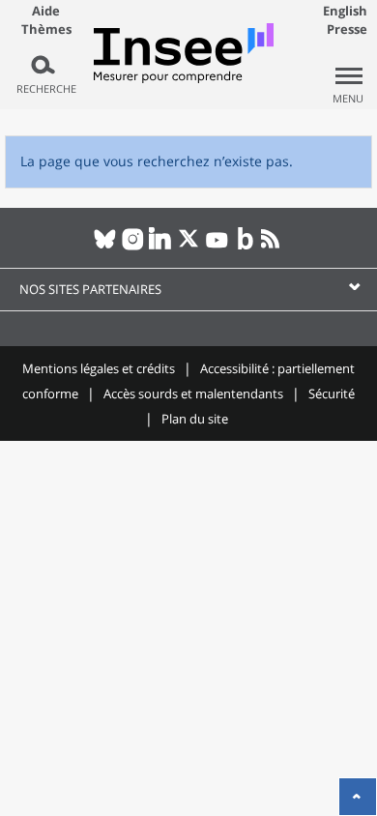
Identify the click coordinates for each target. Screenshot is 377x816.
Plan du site (194, 418)
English (345, 10)
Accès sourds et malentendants (193, 393)
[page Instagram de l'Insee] (133, 246)
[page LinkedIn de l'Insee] (161, 246)
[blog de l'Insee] (245, 246)
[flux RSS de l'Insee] (273, 246)
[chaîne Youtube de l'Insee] (217, 246)
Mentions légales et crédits (98, 368)
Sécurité (331, 393)
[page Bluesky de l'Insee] (105, 246)
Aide (46, 10)
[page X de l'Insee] (189, 246)
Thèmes (46, 29)
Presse (347, 29)
